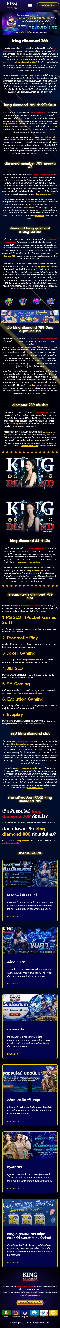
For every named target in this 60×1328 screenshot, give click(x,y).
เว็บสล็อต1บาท (17, 1029)
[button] (30, 5)
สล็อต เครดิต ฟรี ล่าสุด (23, 1099)
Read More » (13, 917)
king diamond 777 (35, 787)
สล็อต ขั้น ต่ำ (16, 962)
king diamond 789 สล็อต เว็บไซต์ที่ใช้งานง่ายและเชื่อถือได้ (29, 1236)
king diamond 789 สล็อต (27, 768)
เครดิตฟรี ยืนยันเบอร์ (29, 445)
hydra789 (39, 215)
